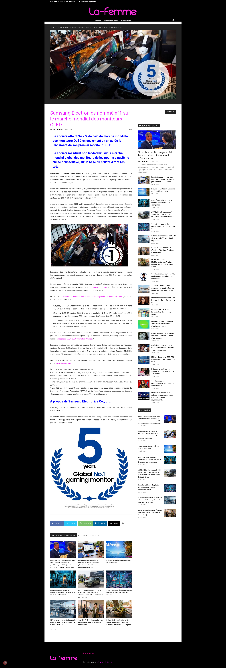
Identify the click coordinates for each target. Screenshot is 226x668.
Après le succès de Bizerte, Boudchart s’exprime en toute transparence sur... (162, 347)
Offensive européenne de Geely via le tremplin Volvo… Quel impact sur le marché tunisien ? (63, 622)
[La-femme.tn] (113, 11)
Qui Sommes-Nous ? (111, 20)
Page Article (126, 20)
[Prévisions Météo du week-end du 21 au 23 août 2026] (119, 549)
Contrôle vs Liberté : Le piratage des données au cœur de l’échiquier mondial (119, 592)
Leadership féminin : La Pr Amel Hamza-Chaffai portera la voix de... (163, 300)
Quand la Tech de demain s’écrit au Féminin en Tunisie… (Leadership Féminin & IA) (90, 622)
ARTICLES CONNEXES (63, 535)
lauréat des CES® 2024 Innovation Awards (74, 339)
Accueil (98, 20)
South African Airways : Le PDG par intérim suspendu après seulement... (163, 276)
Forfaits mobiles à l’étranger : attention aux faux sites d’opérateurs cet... (162, 324)
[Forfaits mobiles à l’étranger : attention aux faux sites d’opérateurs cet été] (143, 324)
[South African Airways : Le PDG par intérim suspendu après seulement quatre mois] (143, 277)
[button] (173, 20)
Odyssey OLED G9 (99, 287)
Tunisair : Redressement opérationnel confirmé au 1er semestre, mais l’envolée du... (162, 288)
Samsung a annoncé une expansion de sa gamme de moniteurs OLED (93, 296)
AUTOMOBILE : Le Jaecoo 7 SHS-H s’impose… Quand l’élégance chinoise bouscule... (163, 214)
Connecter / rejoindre (87, 2)
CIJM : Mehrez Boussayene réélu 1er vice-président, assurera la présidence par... (155, 155)
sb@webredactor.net (104, 662)
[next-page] (55, 629)
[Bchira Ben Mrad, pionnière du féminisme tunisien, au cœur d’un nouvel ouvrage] (143, 336)
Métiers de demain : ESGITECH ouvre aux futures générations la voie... (163, 359)
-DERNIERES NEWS (63, 27)
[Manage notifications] (5, 663)
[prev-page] (51, 629)
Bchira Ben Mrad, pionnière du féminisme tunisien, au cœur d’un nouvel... (162, 335)
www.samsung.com (64, 363)
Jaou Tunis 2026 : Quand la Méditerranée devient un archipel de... (161, 202)
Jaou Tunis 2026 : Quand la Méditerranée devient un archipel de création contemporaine (62, 592)
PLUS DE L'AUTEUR (88, 535)
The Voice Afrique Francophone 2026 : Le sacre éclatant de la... (162, 383)
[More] (122, 523)
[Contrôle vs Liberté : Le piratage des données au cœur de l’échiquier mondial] (119, 579)
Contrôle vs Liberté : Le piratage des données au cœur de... (163, 226)
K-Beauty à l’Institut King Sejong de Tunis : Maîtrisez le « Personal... (162, 371)
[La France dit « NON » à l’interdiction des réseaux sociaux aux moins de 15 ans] (143, 312)
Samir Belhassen (58, 129)
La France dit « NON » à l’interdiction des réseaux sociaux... (161, 312)
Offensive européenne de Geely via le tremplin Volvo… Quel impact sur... (163, 238)
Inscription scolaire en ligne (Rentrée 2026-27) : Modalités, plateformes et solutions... (163, 179)
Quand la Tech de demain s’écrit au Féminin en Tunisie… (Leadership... (162, 250)
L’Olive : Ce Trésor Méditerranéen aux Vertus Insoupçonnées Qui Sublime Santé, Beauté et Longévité (118, 622)
